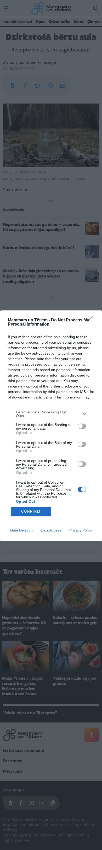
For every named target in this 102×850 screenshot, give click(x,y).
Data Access (51, 530)
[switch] (82, 426)
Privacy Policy (80, 530)
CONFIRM (31, 511)
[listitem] (51, 414)
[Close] (92, 320)
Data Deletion (21, 530)
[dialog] (51, 425)
